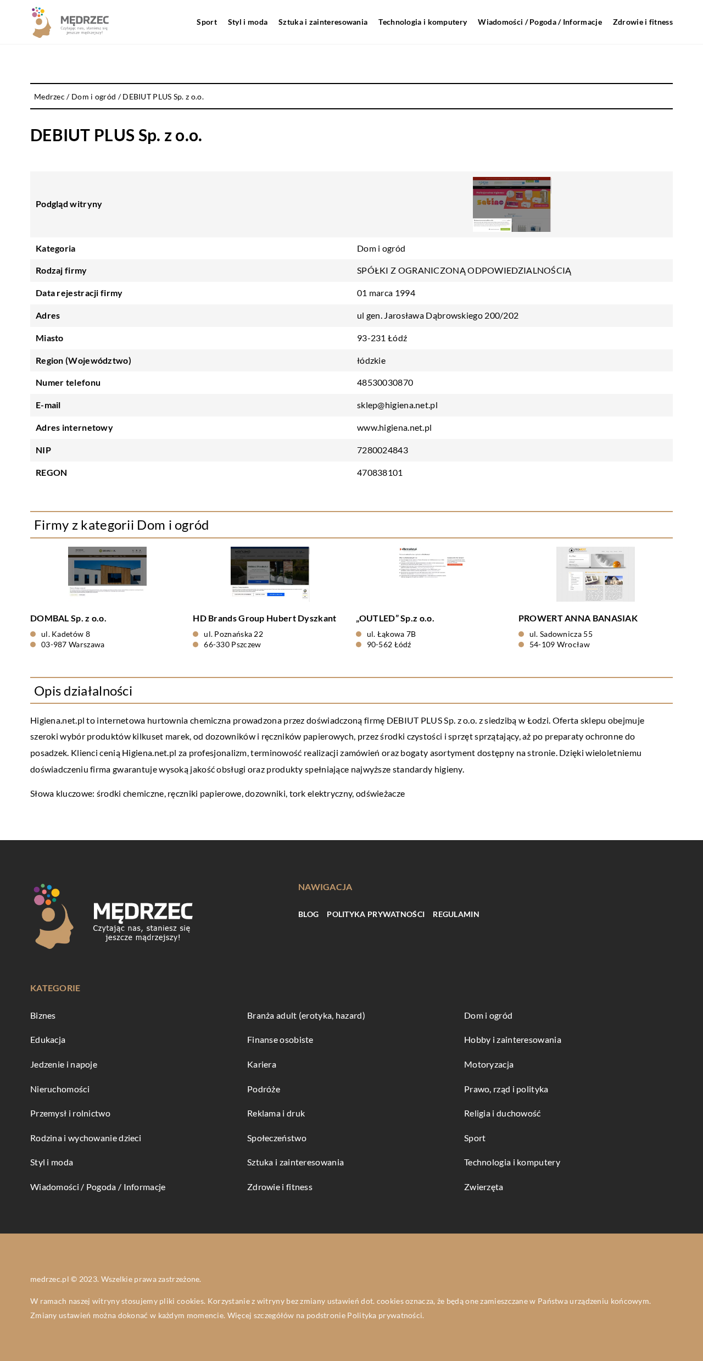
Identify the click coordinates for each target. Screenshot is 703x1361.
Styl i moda (247, 21)
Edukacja (47, 1039)
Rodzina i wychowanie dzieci (85, 1137)
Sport (207, 21)
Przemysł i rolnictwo (70, 1113)
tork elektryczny (321, 793)
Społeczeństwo (276, 1137)
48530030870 (385, 382)
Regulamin (456, 914)
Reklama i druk (276, 1113)
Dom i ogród (381, 248)
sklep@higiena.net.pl (397, 404)
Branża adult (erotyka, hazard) (306, 1015)
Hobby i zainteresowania (512, 1039)
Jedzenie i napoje (63, 1064)
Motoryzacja (489, 1064)
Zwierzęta (484, 1186)
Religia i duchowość (502, 1113)
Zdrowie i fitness (643, 21)
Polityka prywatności (376, 914)
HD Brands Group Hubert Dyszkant (264, 618)
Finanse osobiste (280, 1039)
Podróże (263, 1089)
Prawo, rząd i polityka (506, 1089)
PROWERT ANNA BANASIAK (578, 618)
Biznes (43, 1015)
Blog (308, 914)
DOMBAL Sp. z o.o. (68, 618)
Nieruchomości (60, 1089)
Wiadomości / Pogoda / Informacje (540, 21)
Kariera (261, 1064)
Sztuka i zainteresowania (322, 21)
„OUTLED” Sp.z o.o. (395, 618)
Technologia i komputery (422, 21)
